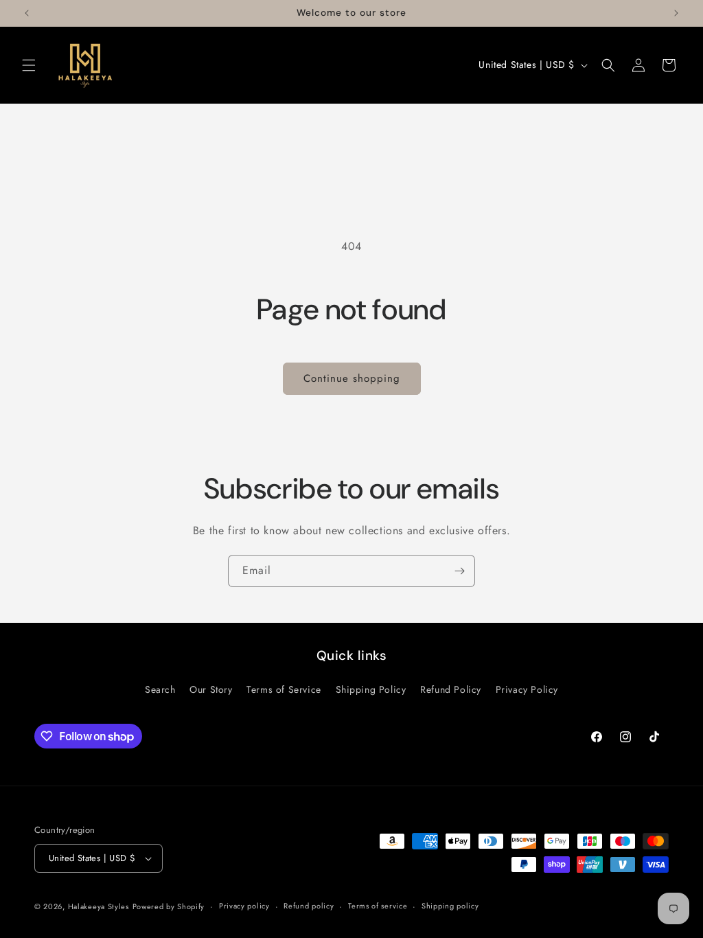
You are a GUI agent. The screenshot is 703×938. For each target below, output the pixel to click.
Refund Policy (450, 689)
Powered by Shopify (168, 906)
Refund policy (309, 905)
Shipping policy (450, 905)
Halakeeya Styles (98, 906)
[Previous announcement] (27, 13)
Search (160, 689)
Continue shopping (351, 378)
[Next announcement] (676, 13)
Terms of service (377, 905)
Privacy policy (244, 905)
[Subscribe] (459, 571)
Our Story (210, 689)
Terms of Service (283, 689)
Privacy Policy (527, 689)
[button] (29, 65)
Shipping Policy (371, 689)
